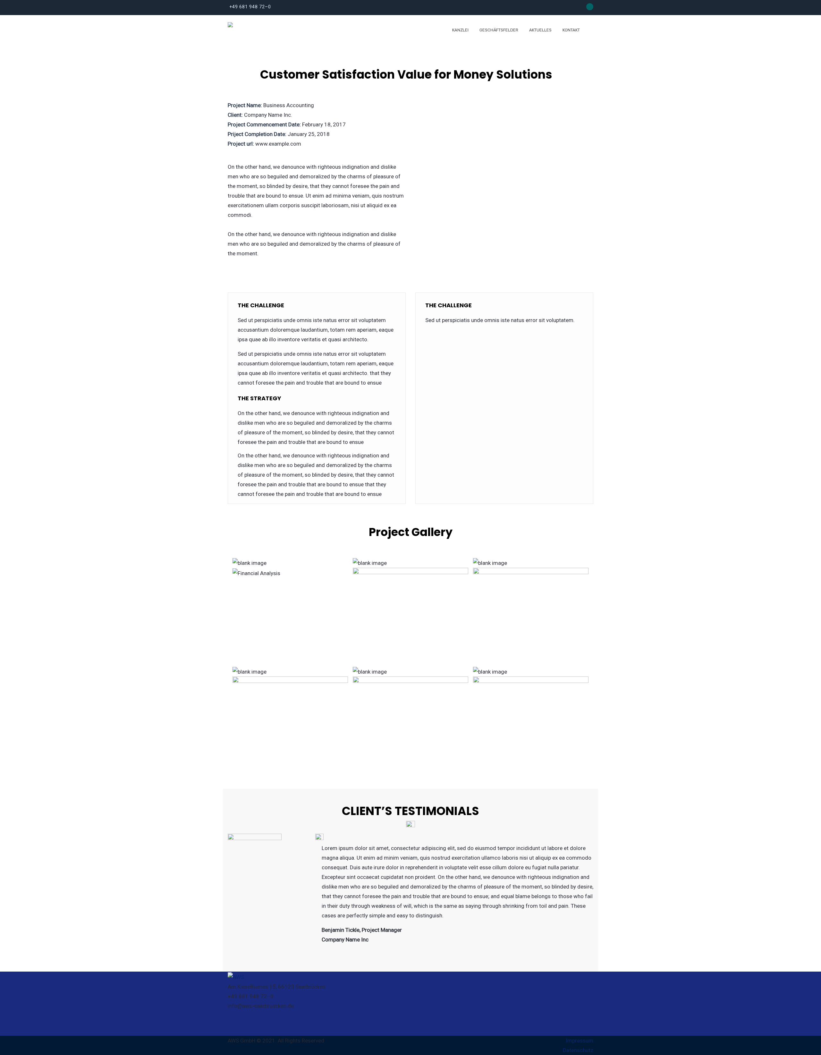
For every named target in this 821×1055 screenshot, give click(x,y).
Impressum (579, 1040)
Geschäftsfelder (498, 30)
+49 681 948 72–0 (250, 6)
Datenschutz (578, 1050)
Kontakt (571, 30)
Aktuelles (540, 30)
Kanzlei (460, 30)
